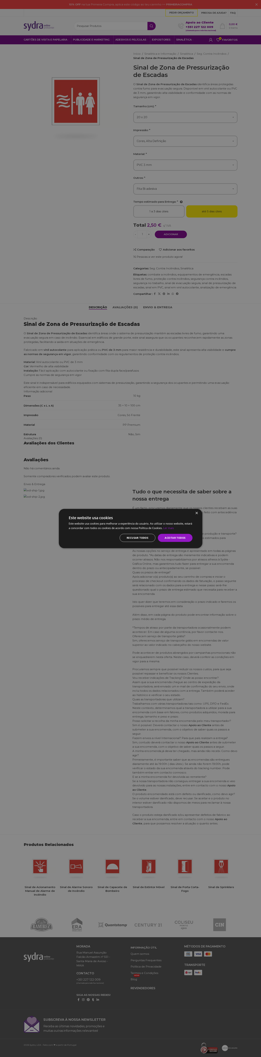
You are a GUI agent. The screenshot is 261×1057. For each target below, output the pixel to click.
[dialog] (130, 528)
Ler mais (168, 528)
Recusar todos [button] (137, 537)
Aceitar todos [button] (175, 537)
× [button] (196, 513)
